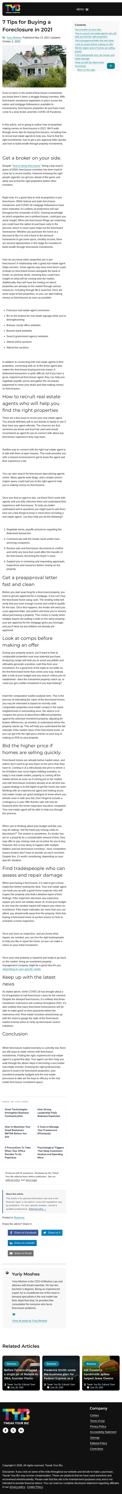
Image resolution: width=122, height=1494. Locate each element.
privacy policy (17, 1487)
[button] (80, 9)
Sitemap (94, 1437)
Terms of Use (97, 1421)
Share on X (54, 1232)
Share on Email (23, 1253)
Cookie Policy (35, 1487)
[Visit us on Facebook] (5, 1430)
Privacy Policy (98, 1426)
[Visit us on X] (13, 1430)
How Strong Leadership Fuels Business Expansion (48, 1113)
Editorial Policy (98, 1443)
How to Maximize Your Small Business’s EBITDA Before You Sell (17, 1131)
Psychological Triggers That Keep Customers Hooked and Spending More (50, 1152)
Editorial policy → (37, 1209)
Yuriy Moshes (14, 37)
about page (31, 1180)
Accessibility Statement (103, 1432)
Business (19, 1217)
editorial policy (13, 1180)
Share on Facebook (25, 1232)
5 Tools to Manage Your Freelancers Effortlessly (48, 1130)
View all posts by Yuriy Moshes (29, 1320)
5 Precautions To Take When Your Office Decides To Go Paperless (18, 1152)
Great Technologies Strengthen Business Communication (17, 1113)
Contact (94, 1415)
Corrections (96, 1448)
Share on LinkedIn (24, 1243)
